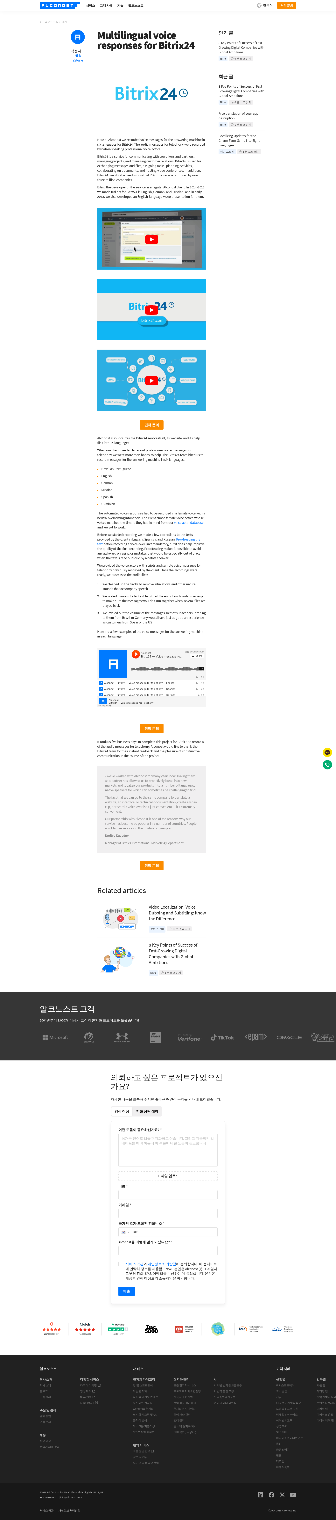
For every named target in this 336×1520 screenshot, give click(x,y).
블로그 (44, 1391)
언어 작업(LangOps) (184, 1432)
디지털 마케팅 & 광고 (288, 1403)
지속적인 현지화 (183, 1397)
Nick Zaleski (78, 57)
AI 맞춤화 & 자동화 (224, 1397)
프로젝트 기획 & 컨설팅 (187, 1391)
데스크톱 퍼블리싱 (144, 1426)
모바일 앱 (281, 1391)
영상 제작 (85, 1391)
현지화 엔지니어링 (184, 1408)
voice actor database (189, 522)
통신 (279, 1443)
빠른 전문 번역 (141, 1451)
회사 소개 (45, 1385)
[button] (125, 1232)
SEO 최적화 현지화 (144, 1432)
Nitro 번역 (86, 1397)
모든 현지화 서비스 (184, 1385)
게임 (279, 1397)
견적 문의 (45, 1422)
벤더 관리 (179, 1420)
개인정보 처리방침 (162, 1264)
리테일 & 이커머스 (287, 1414)
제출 (126, 1291)
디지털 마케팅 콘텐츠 (145, 1397)
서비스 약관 (134, 1264)
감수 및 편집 (140, 1457)
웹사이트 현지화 (142, 1403)
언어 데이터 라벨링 (225, 1403)
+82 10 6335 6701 (49, 1497)
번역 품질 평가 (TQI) (185, 1403)
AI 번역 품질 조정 (224, 1391)
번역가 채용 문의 (50, 1447)
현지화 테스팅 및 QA (145, 1414)
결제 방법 (45, 1416)
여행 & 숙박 (283, 1467)
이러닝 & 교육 (284, 1420)
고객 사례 (45, 1397)
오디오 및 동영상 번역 (146, 1463)
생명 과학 (281, 1426)
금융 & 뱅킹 (283, 1449)
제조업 (280, 1461)
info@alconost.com (71, 1497)
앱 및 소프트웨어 (143, 1385)
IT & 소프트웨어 (285, 1385)
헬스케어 (281, 1432)
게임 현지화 (140, 1391)
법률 (279, 1455)
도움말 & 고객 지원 (287, 1408)
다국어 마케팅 (88, 1385)
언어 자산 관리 (182, 1414)
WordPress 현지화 (143, 1408)
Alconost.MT (87, 1403)
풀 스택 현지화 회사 (185, 1426)
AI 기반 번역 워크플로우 (228, 1385)
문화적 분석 (140, 1420)
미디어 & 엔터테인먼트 (289, 1438)
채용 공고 (45, 1441)
